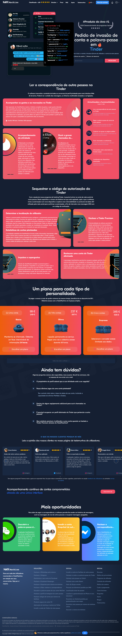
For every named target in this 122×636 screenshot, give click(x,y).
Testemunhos (81, 2)
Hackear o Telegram (40, 575)
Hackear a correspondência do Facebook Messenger (104, 525)
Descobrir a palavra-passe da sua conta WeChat (26, 525)
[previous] (6, 461)
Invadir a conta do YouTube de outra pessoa (80, 572)
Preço (61, 2)
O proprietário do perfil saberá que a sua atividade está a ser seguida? (63, 381)
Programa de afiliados (104, 578)
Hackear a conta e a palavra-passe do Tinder (80, 575)
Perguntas (100, 593)
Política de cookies (103, 584)
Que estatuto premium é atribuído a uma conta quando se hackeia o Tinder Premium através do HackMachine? (62, 422)
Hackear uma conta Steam (74, 581)
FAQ (67, 2)
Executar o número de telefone (75, 610)
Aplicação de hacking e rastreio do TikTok (47, 605)
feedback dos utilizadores (95, 478)
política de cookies (76, 633)
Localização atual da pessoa (75, 590)
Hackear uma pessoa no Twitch (76, 578)
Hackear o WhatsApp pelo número (45, 572)
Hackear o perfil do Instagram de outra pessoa (48, 593)
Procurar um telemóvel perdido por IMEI (78, 587)
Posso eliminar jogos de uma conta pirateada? (54, 388)
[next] (116, 461)
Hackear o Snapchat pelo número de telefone (48, 584)
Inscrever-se (108, 491)
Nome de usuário (80, 56)
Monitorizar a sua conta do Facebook (45, 578)
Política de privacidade (104, 575)
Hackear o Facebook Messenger (44, 581)
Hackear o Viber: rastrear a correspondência (48, 587)
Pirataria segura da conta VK (43, 602)
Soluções (53, 2)
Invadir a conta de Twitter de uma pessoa (47, 608)
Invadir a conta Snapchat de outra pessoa (66, 525)
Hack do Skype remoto (73, 584)
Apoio (73, 2)
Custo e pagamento (103, 587)
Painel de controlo (102, 2)
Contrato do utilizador (104, 581)
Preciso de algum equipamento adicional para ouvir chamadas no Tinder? (61, 404)
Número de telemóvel (93, 56)
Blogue (99, 600)
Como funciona (101, 590)
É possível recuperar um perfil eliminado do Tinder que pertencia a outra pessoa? (63, 413)
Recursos (99, 572)
